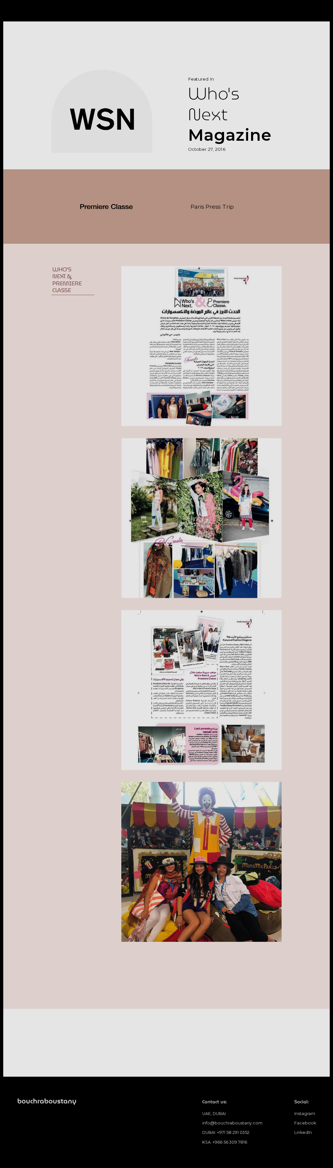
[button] (310, 14)
